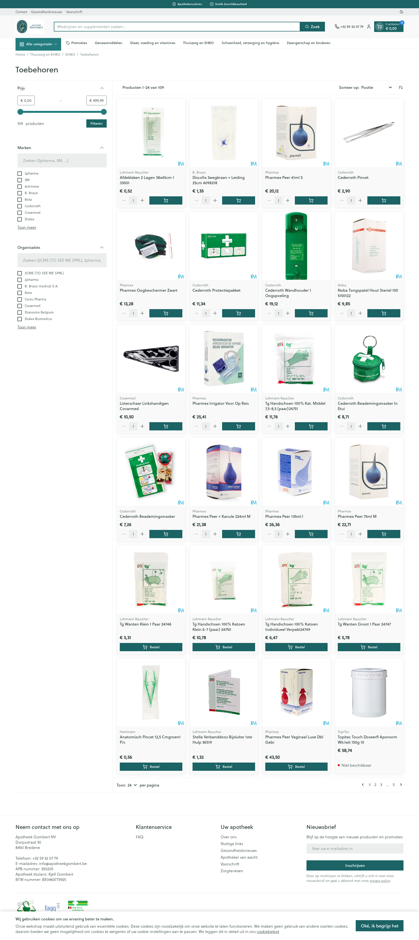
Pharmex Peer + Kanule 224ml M (221, 516)
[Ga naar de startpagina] (30, 26)
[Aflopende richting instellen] (400, 87)
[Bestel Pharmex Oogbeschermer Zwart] (165, 313)
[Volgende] (400, 784)
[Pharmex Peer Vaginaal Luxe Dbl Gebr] (296, 692)
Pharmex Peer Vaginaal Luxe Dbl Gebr (294, 739)
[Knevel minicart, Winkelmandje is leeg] (379, 26)
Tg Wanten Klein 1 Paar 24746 (145, 624)
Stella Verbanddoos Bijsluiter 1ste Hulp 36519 (222, 739)
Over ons (229, 837)
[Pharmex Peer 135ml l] (296, 472)
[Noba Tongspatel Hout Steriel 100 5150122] (369, 246)
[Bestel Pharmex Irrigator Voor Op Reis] (238, 426)
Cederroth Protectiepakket (217, 290)
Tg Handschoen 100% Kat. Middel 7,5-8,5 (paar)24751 (295, 405)
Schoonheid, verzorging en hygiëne (250, 42)
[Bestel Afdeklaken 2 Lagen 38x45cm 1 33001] (165, 200)
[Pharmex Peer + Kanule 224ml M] (224, 472)
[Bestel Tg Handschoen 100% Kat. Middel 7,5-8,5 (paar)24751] (311, 426)
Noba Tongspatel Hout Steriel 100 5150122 (368, 292)
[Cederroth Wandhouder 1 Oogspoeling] (296, 246)
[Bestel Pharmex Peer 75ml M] (383, 534)
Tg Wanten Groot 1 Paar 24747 (364, 624)
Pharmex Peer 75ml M (357, 516)
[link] (363, 784)
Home (20, 54)
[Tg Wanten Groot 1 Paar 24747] (369, 579)
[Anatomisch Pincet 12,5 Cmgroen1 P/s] (151, 692)
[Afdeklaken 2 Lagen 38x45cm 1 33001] (151, 133)
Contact (21, 11)
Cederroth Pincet (353, 177)
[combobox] (177, 26)
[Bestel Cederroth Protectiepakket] (238, 313)
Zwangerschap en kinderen (308, 42)
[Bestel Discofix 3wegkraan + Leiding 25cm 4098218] (238, 200)
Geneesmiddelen (108, 42)
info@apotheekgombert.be (63, 863)
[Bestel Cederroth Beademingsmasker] (165, 534)
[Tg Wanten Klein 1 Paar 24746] (151, 579)
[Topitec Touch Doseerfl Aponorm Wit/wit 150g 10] (369, 692)
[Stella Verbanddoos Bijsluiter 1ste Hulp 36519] (224, 692)
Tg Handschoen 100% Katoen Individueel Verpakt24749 (291, 626)
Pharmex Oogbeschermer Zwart (148, 290)
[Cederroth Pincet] (369, 133)
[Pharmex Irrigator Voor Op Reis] (224, 359)
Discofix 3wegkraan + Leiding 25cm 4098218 (219, 180)
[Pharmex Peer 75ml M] (369, 472)
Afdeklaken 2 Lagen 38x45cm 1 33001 (147, 180)
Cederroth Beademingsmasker (147, 516)
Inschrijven (355, 865)
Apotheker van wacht (239, 857)
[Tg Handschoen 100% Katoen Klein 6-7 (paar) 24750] (224, 579)
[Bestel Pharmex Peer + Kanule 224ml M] (238, 534)
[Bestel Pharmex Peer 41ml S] (311, 200)
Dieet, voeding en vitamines (152, 42)
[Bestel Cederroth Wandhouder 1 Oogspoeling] (311, 313)
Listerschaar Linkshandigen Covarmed (144, 405)
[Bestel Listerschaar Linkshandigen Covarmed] (165, 426)
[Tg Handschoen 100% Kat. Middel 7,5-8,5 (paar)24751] (296, 359)
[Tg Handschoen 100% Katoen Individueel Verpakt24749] (296, 579)
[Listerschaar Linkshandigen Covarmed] (151, 359)
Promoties (79, 42)
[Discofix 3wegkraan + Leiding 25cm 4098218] (224, 133)
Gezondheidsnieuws (46, 11)
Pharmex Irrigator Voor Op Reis (221, 403)
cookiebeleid (268, 931)
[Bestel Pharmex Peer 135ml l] (311, 534)
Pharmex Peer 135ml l (284, 516)
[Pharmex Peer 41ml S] (296, 133)
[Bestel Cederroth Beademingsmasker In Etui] (383, 426)
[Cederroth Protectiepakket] (224, 246)
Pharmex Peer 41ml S (284, 177)
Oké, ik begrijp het (379, 926)
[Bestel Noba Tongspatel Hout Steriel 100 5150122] (383, 313)
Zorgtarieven (232, 870)
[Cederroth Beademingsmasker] (151, 472)
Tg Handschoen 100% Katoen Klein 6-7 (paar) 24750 (219, 626)
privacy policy (380, 880)
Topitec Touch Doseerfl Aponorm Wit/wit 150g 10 (367, 739)
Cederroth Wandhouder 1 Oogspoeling (288, 292)
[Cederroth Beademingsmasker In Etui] (369, 359)
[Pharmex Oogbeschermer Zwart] (151, 246)
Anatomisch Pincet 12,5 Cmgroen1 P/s (150, 739)
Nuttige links (232, 843)
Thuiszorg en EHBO (198, 42)
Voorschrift (74, 11)
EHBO (70, 54)
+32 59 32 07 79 (45, 858)
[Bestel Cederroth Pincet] (383, 200)
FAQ (140, 837)
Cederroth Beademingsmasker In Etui (368, 405)
